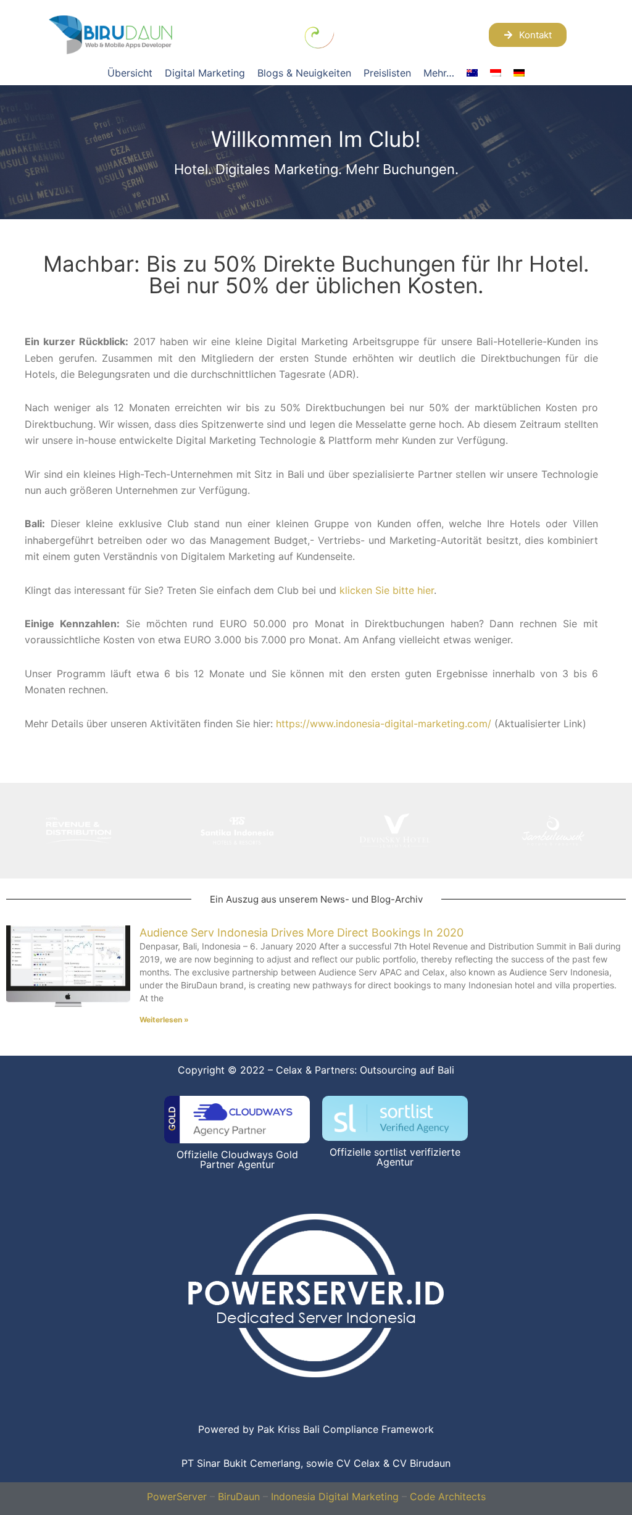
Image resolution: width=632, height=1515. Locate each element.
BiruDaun (239, 1496)
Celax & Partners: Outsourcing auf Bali (365, 1070)
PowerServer (177, 1496)
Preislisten (387, 73)
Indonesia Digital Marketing (335, 1496)
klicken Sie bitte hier (386, 590)
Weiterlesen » (164, 1019)
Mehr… (438, 73)
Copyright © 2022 (221, 1070)
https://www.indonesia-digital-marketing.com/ (383, 723)
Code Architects (448, 1496)
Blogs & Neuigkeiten (304, 73)
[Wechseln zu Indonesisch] (495, 73)
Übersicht (129, 73)
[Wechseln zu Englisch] (472, 73)
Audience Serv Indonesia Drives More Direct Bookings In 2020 (301, 932)
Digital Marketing (205, 73)
